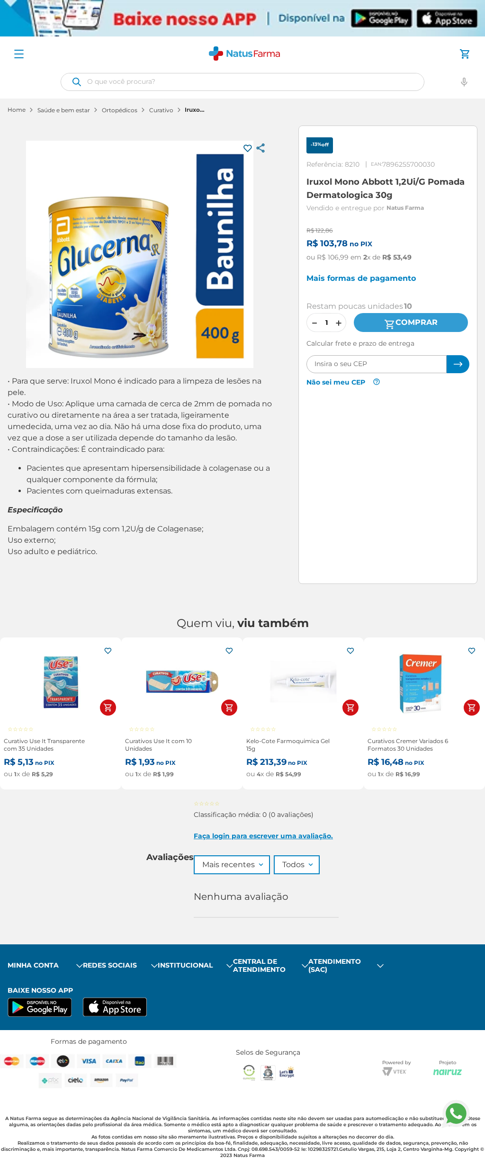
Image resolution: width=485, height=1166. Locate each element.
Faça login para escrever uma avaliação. (263, 836)
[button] (464, 82)
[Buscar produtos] (76, 82)
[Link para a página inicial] (17, 110)
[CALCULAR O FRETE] (458, 364)
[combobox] (242, 82)
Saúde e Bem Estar (63, 110)
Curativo (161, 110)
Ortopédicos (119, 110)
